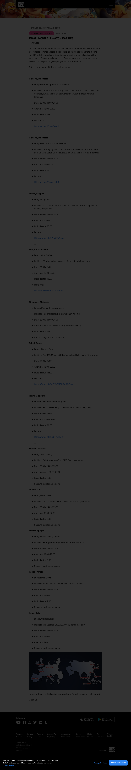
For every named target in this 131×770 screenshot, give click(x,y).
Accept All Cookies (118, 763)
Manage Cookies (100, 763)
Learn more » (9, 765)
